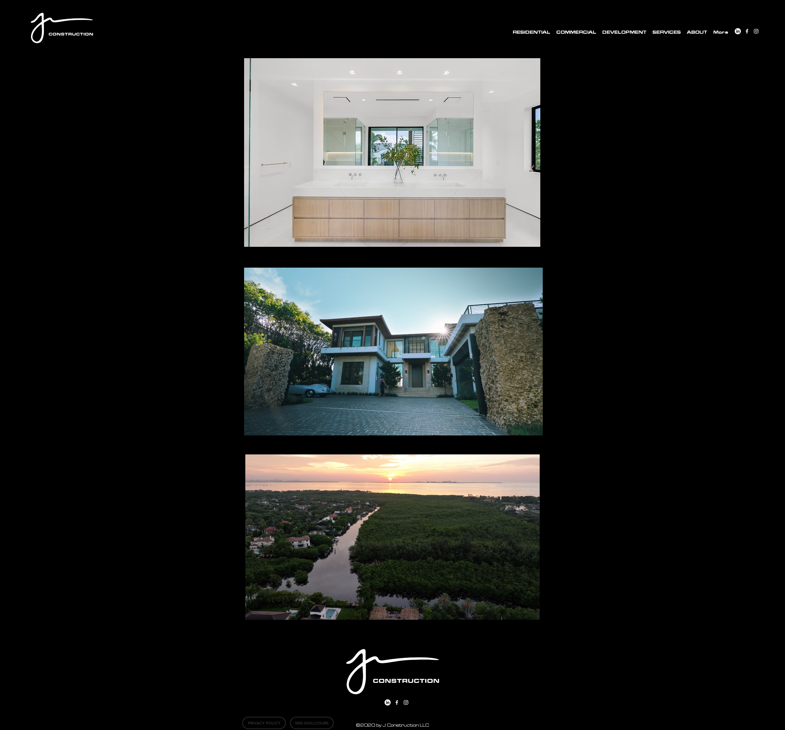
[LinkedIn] (738, 31)
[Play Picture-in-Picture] (524, 427)
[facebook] (747, 31)
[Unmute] (262, 427)
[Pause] (252, 427)
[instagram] (756, 31)
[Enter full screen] (534, 427)
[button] (531, 32)
